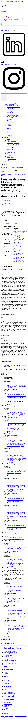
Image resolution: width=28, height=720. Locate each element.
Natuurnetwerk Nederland (19, 257)
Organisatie (6, 664)
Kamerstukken (9, 699)
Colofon (5, 666)
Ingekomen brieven (8, 712)
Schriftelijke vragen (8, 705)
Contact (5, 5)
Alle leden (6, 673)
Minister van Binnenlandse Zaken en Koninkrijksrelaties (20, 230)
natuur (14, 256)
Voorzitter (6, 672)
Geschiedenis (7, 657)
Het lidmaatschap (8, 655)
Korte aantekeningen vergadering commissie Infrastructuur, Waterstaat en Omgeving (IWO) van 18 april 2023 (16, 414)
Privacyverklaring (9, 716)
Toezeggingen (7, 708)
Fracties (5, 675)
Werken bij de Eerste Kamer (10, 663)
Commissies (6, 676)
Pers (5, 6)
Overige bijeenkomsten (9, 696)
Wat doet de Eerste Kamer (10, 651)
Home (5, 3)
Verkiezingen (7, 656)
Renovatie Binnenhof (9, 662)
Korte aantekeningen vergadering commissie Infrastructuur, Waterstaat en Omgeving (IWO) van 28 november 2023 (16, 385)
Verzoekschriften (7, 710)
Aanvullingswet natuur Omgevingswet (18, 254)
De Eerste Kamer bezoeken (10, 660)
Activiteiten (8, 686)
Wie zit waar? (7, 680)
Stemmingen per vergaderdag (10, 695)
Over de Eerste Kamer (12, 648)
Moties (5, 706)
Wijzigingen (6, 681)
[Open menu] (15, 104)
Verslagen (6, 713)
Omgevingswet (17, 258)
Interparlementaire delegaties (10, 679)
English (5, 7)
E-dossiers (6, 709)
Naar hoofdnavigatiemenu (17, 1)
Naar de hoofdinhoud (6, 1)
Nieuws (5, 689)
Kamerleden (8, 669)
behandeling (7, 369)
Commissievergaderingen (10, 693)
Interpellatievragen (8, 704)
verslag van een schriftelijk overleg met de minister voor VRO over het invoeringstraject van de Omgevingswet (16, 549)
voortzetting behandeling (10, 365)
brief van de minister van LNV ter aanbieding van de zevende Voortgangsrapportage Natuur (15, 600)
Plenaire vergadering (8, 692)
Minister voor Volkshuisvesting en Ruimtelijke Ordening (18, 237)
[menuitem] (9, 104)
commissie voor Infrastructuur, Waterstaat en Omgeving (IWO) (20, 247)
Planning (6, 690)
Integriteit (6, 677)
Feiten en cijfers (7, 653)
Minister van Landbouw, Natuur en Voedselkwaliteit (19, 233)
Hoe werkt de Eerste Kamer (10, 652)
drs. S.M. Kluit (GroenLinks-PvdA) (18, 243)
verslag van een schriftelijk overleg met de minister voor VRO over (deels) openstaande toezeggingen (16, 500)
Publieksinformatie (8, 659)
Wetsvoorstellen (7, 702)
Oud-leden (6, 683)
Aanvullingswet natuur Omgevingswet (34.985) (19, 261)
